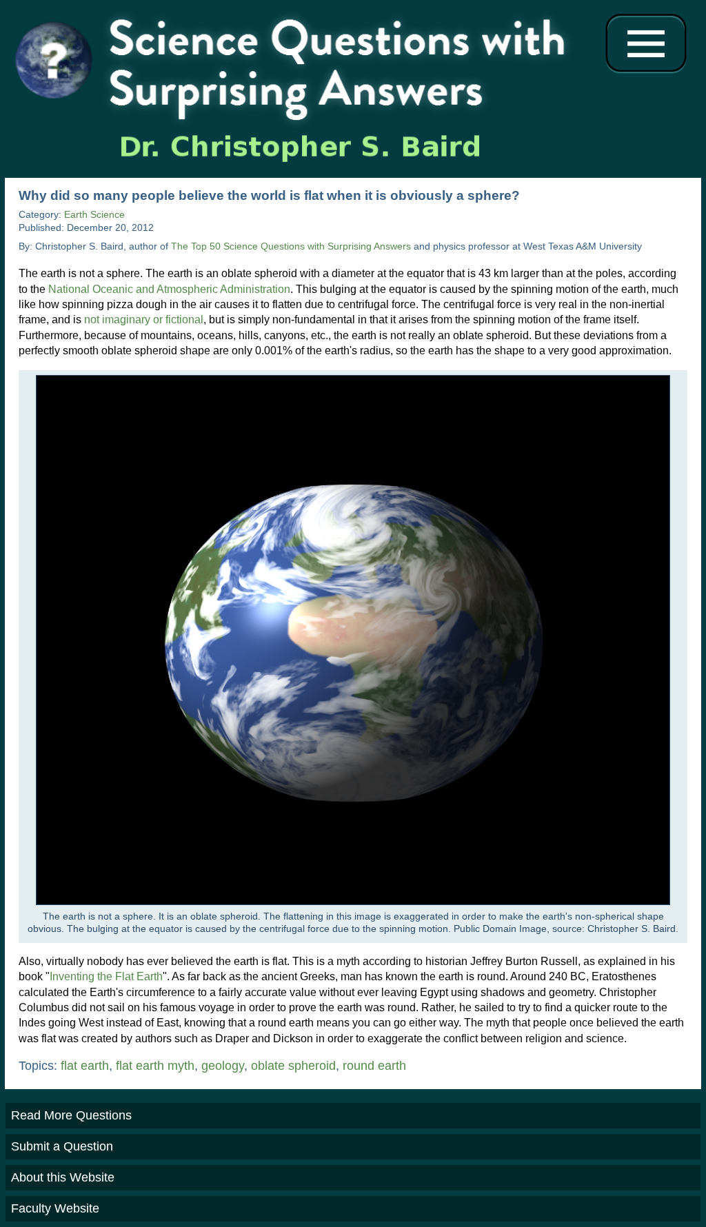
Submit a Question (62, 1146)
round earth (374, 1066)
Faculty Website (55, 1208)
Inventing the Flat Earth (106, 976)
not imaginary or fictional (143, 319)
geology (222, 1066)
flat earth (85, 1066)
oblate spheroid (293, 1066)
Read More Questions (71, 1115)
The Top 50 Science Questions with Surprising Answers (291, 246)
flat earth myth (155, 1066)
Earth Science (94, 215)
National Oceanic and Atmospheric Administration (169, 289)
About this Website (62, 1177)
